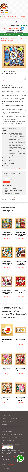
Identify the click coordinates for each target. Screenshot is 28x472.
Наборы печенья (14, 38)
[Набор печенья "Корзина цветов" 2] (7, 388)
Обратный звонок (19, 32)
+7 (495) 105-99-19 (12, 28)
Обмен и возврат (7, 431)
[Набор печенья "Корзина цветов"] (20, 359)
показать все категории (8, 199)
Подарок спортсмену (19, 197)
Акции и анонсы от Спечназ (10, 437)
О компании (6, 415)
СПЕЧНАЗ (5, 38)
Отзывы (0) (14, 85)
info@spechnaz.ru (10, 32)
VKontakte (6, 456)
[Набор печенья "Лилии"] (7, 359)
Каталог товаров (8, 34)
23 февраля (11, 40)
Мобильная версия (8, 441)
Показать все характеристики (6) (11, 168)
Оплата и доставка (8, 421)
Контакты (5, 428)
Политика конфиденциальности (12, 418)
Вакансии (5, 425)
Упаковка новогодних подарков (12, 434)
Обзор (5, 85)
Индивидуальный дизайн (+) (13, 174)
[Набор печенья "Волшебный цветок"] (20, 388)
